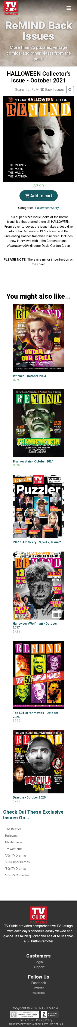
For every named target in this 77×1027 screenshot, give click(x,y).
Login (38, 962)
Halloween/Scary (47, 208)
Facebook (38, 983)
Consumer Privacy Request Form (28, 1024)
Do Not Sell (56, 1024)
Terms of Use (26, 1020)
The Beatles (13, 829)
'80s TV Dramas (16, 868)
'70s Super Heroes (17, 862)
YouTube (38, 993)
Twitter (38, 988)
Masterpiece (13, 842)
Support (38, 967)
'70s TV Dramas (16, 855)
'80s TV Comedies (17, 875)
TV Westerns (13, 849)
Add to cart (40, 195)
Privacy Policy (44, 1020)
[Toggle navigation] (68, 8)
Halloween (12, 835)
